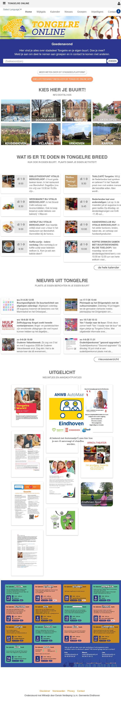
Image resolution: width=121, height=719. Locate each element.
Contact (81, 690)
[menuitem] (28, 12)
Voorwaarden (58, 690)
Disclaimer (45, 690)
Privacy (71, 690)
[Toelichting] (118, 11)
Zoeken (112, 61)
